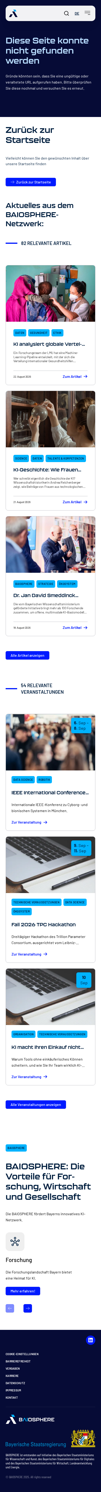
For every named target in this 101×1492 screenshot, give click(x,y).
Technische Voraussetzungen (36, 902)
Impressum (13, 1390)
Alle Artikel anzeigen (27, 655)
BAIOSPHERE (24, 583)
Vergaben (13, 1368)
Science (21, 458)
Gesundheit (39, 332)
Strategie (45, 583)
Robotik (44, 779)
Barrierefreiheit (18, 1361)
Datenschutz (15, 1383)
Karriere (12, 1375)
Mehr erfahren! (23, 1291)
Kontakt (12, 1397)
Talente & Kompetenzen (65, 458)
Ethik (57, 332)
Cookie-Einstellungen (22, 1354)
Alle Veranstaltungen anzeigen (36, 1104)
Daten (19, 332)
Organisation (23, 1034)
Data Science (23, 779)
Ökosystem (67, 583)
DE (77, 13)
